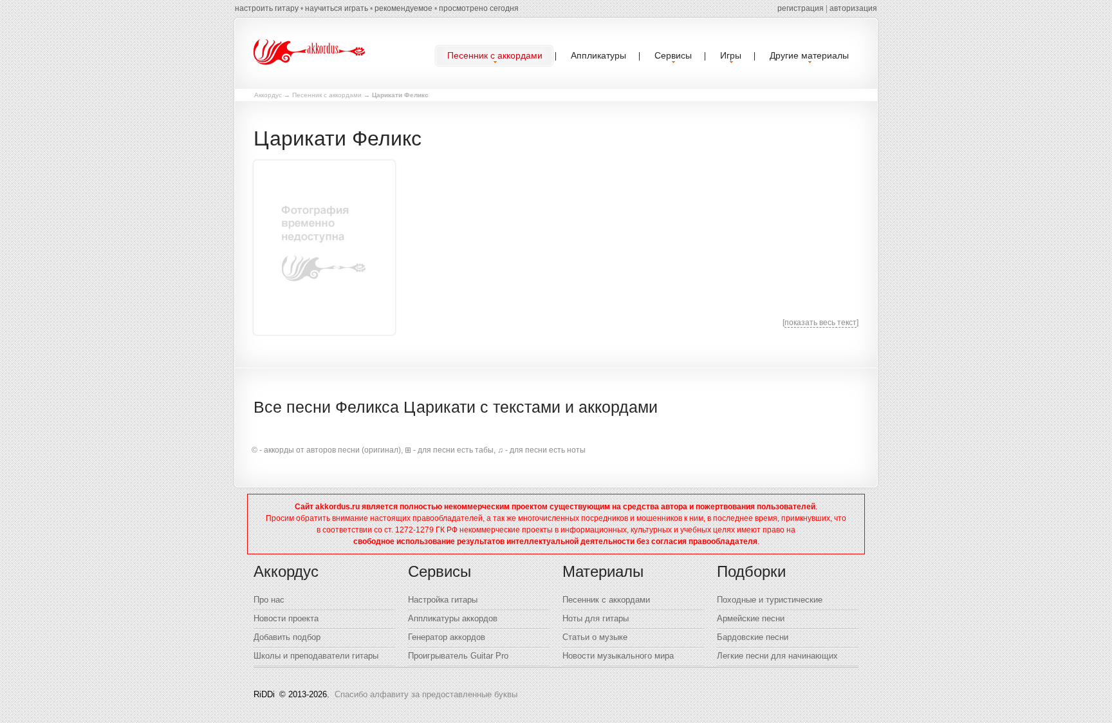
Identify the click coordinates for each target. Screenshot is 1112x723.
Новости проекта (286, 618)
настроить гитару (267, 8)
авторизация (853, 8)
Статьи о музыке (594, 637)
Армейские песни (750, 618)
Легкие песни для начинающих (777, 656)
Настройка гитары (442, 600)
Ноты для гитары (595, 618)
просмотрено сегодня (479, 8)
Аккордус (268, 95)
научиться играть (336, 8)
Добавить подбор (287, 637)
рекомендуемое (403, 8)
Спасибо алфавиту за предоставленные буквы (426, 694)
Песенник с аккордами (327, 95)
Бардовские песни (752, 637)
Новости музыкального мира (618, 656)
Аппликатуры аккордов (452, 618)
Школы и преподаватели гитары (316, 656)
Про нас (269, 600)
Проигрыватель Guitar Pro (458, 656)
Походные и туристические (769, 600)
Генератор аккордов (446, 637)
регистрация (800, 8)
